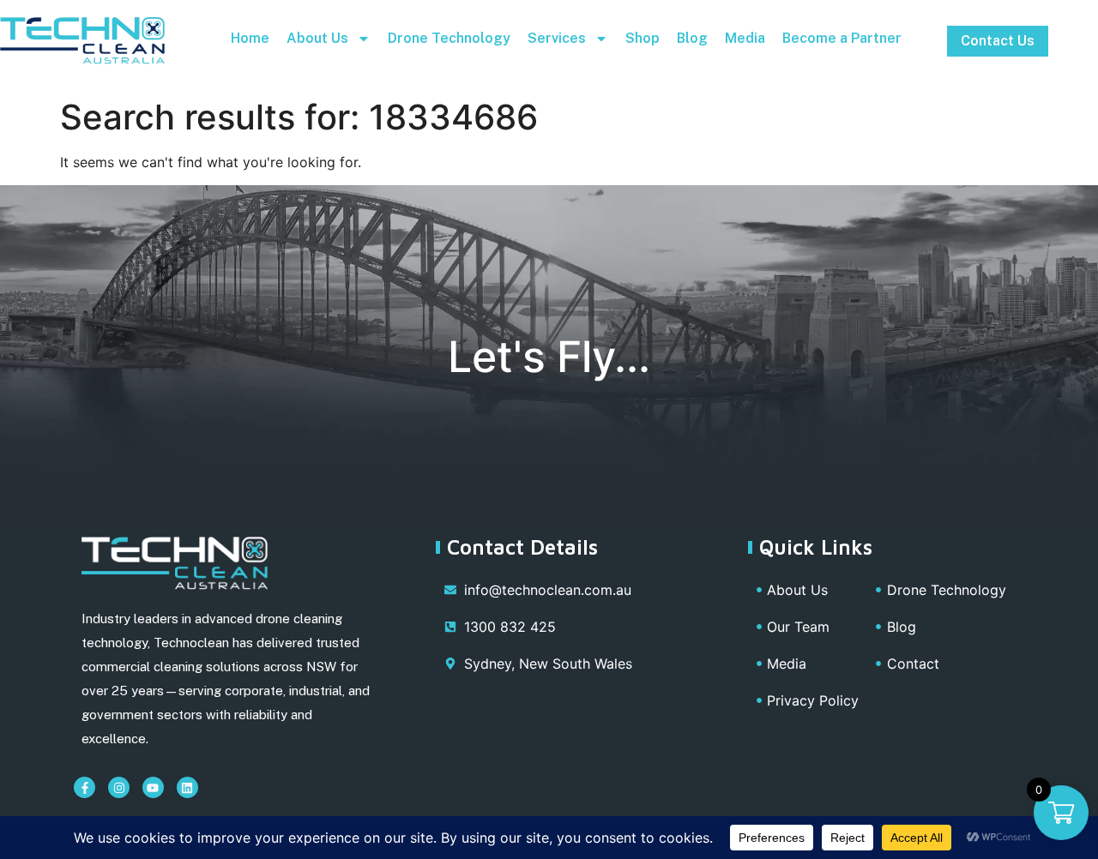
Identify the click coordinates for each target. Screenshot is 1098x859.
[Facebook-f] (84, 787)
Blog (692, 38)
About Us (317, 38)
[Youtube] (153, 787)
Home (250, 38)
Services (557, 38)
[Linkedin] (187, 787)
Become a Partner (842, 38)
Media (745, 38)
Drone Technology (449, 38)
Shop (642, 38)
